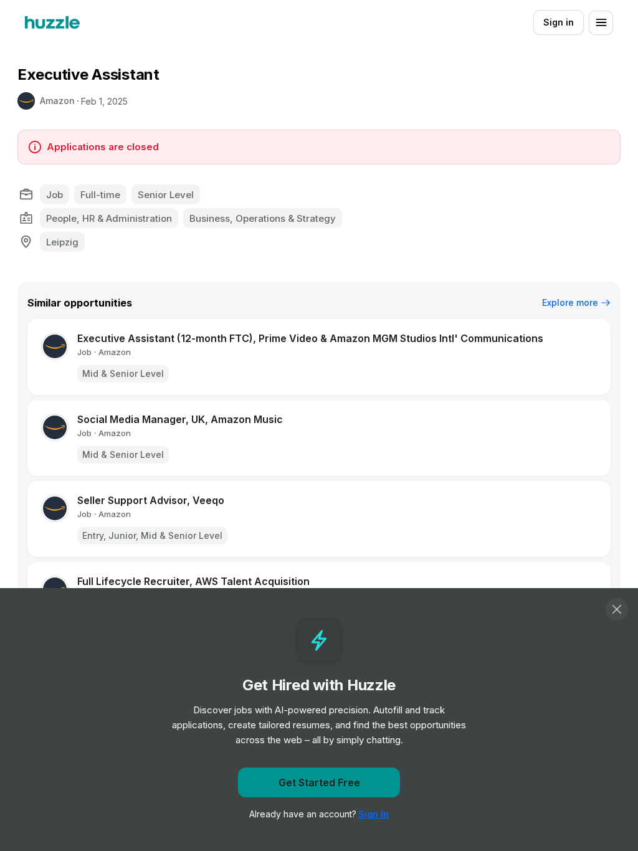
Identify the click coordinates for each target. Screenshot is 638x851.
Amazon (57, 100)
